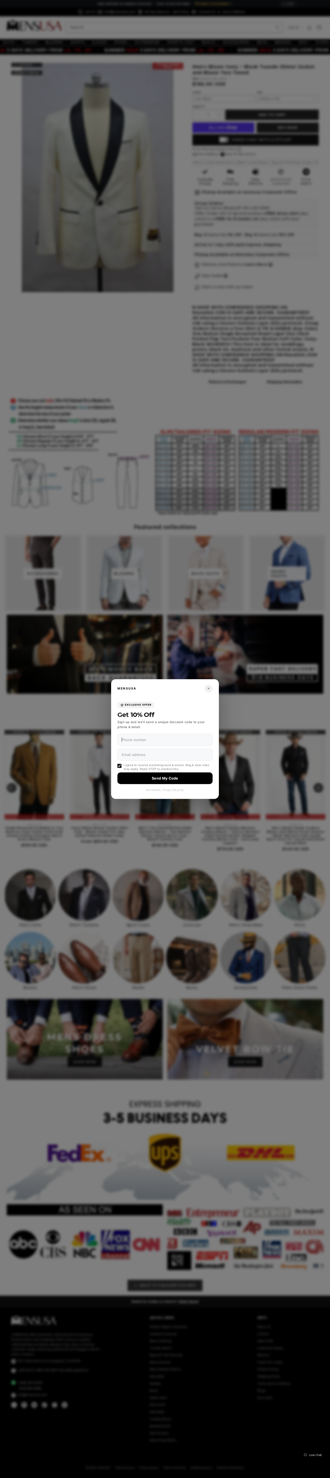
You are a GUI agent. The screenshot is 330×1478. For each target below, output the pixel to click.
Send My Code (165, 778)
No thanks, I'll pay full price (165, 790)
